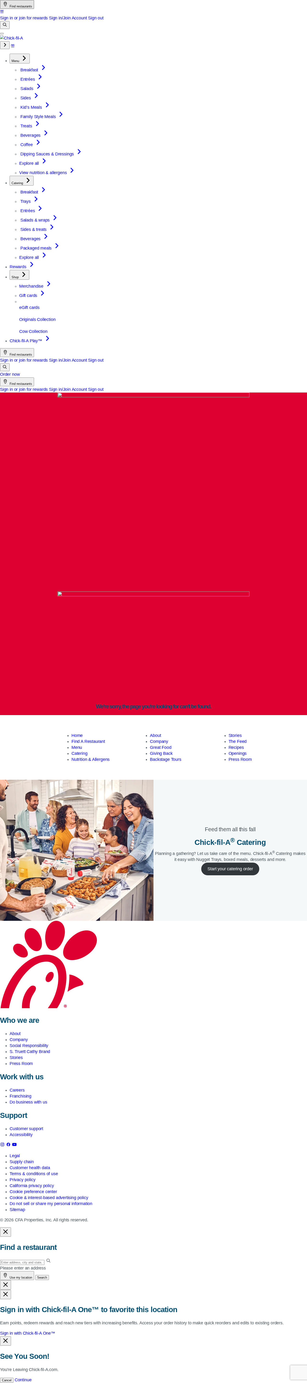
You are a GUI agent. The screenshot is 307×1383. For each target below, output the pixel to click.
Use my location (20, 1277)
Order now (10, 374)
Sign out (96, 18)
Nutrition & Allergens (90, 759)
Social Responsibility (29, 1045)
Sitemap (17, 1209)
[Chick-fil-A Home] (11, 38)
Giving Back (161, 753)
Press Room (240, 759)
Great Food (160, 747)
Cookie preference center (33, 1191)
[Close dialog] (5, 1232)
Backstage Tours (165, 759)
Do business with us (28, 1102)
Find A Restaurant (88, 741)
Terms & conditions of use (34, 1173)
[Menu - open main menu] (2, 33)
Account (79, 18)
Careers (17, 1090)
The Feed (238, 741)
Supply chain (22, 1161)
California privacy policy (32, 1185)
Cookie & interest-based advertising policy (49, 1197)
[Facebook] (9, 1145)
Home (77, 735)
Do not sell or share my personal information (51, 1203)
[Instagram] (3, 1145)
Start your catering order (230, 868)
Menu (76, 747)
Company (159, 741)
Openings (238, 753)
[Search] (5, 25)
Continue (23, 1379)
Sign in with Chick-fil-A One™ (27, 1333)
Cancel (7, 1380)
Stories (235, 735)
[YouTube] (14, 1145)
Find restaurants (20, 6)
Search (42, 1277)
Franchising (20, 1096)
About (155, 735)
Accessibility (21, 1134)
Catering (79, 753)
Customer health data (30, 1167)
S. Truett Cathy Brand (30, 1051)
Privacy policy (22, 1179)
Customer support (26, 1128)
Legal (15, 1155)
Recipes (236, 747)
